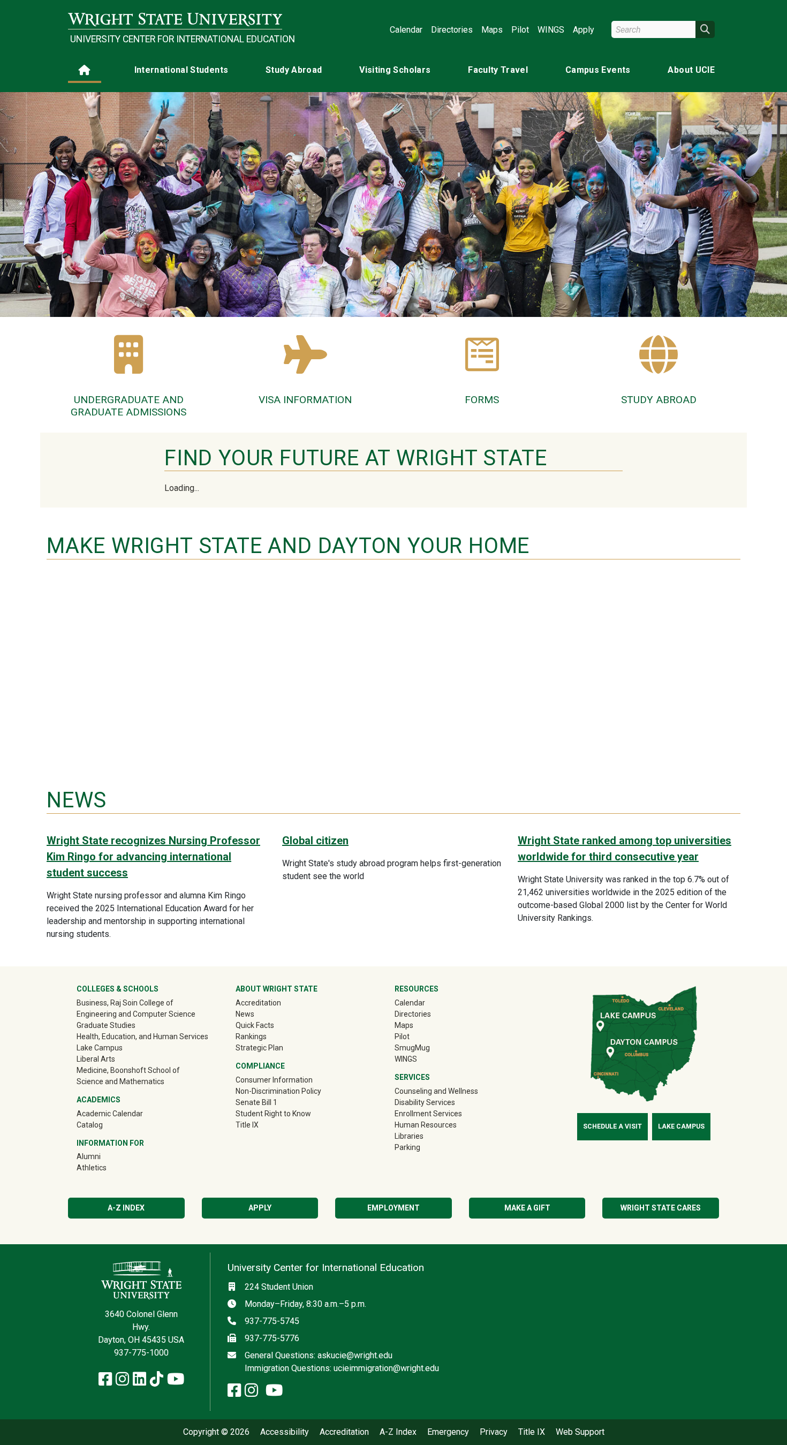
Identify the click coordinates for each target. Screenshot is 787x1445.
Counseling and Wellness (436, 1091)
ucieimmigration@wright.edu (386, 1368)
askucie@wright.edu (354, 1355)
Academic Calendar (110, 1113)
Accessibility (284, 1432)
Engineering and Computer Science (136, 1014)
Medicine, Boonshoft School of (128, 1070)
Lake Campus (100, 1047)
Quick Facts (255, 1025)
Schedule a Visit (612, 1126)
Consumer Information (274, 1080)
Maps (492, 30)
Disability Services (425, 1102)
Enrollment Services (428, 1113)
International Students (181, 70)
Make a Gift (527, 1208)
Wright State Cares (660, 1208)
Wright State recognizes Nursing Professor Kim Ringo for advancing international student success (153, 856)
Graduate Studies (106, 1025)
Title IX (247, 1125)
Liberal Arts (96, 1059)
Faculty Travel (498, 70)
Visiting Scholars (394, 70)
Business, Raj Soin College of (125, 1002)
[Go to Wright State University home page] (175, 19)
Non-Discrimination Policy (278, 1091)
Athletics (107, 1167)
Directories (452, 30)
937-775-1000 (141, 1353)
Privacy (494, 1432)
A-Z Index (126, 1208)
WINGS (551, 30)
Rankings (251, 1036)
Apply (583, 30)
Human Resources (426, 1125)
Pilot (520, 30)
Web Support (580, 1432)
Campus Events (598, 70)
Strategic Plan (259, 1047)
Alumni (104, 1156)
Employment (393, 1208)
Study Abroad (294, 70)
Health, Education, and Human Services (142, 1036)
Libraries (409, 1136)
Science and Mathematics (120, 1081)
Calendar (406, 30)
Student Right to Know (273, 1113)
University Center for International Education (176, 39)
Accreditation (258, 1002)
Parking (407, 1147)
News (245, 1014)
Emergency (448, 1432)
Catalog (90, 1125)
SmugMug (427, 1047)
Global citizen (315, 840)
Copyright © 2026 (216, 1432)
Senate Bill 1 (256, 1102)
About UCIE (691, 70)
